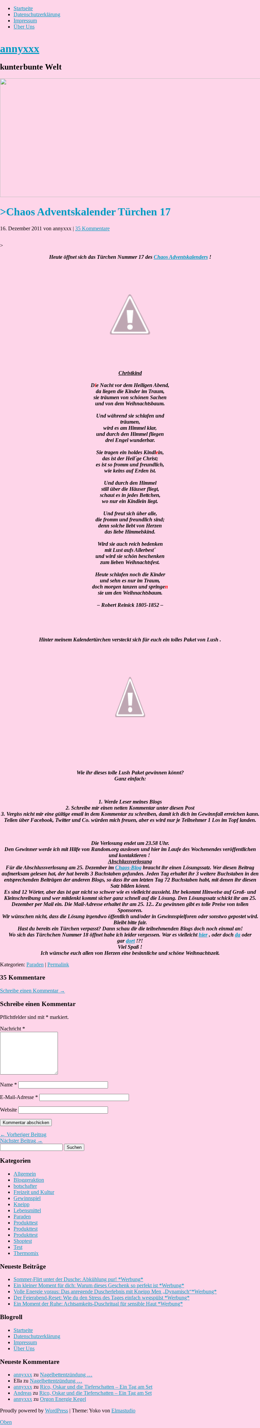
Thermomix (26, 1253)
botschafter (25, 1186)
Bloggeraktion (29, 1180)
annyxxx (19, 48)
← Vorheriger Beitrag (23, 1134)
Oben (6, 1422)
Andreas (22, 1393)
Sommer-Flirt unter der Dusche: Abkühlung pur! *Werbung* (78, 1279)
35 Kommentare (92, 228)
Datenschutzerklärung (37, 14)
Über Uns (24, 27)
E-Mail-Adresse (19, 1097)
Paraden (35, 964)
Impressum (25, 20)
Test (18, 1247)
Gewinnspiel (27, 1198)
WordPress (56, 1410)
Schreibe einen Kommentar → (32, 990)
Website (8, 1110)
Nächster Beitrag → (21, 1140)
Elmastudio (123, 1410)
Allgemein (25, 1174)
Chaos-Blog (128, 867)
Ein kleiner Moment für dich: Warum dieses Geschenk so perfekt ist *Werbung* (99, 1285)
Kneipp (21, 1204)
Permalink (58, 964)
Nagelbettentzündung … (66, 1374)
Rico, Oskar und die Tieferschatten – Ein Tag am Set (96, 1387)
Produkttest (26, 1223)
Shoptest (23, 1241)
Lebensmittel (27, 1210)
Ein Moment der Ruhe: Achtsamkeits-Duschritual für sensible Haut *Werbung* (98, 1304)
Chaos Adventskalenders (181, 257)
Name (8, 1084)
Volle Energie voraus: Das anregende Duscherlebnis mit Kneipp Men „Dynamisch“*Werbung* (115, 1291)
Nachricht (12, 1028)
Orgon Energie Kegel (63, 1399)
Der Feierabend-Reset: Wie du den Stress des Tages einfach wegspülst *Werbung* (102, 1297)
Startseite (23, 8)
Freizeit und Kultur (34, 1192)
